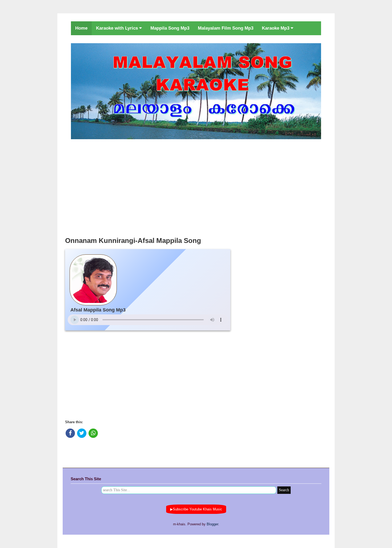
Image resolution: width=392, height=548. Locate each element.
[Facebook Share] (70, 433)
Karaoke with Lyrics (117, 28)
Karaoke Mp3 (276, 28)
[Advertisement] (196, 186)
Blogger (212, 524)
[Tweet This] (81, 433)
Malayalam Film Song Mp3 (225, 28)
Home (81, 28)
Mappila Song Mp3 (169, 28)
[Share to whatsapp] (93, 433)
